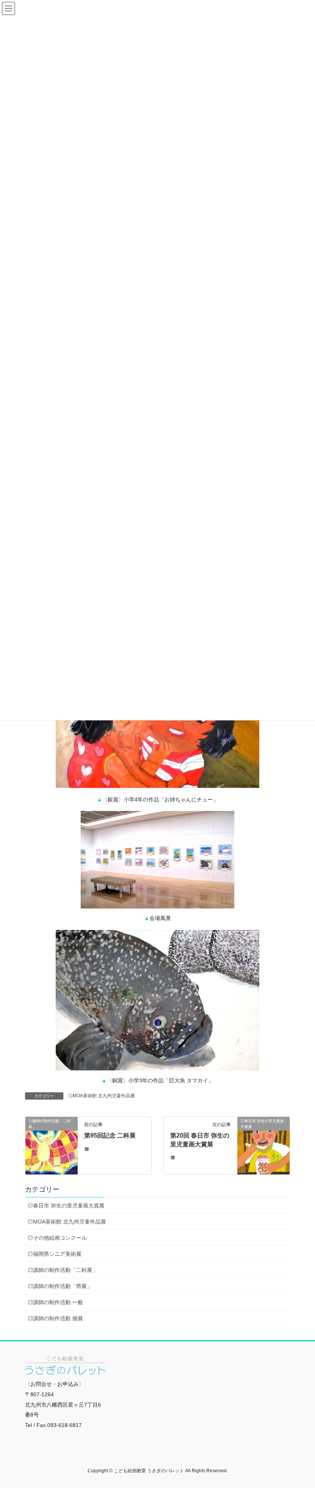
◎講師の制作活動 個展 (55, 1318)
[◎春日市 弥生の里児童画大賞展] (263, 1145)
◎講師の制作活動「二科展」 (63, 1270)
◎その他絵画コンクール (57, 1238)
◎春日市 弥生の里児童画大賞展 (66, 1205)
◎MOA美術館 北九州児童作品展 (101, 1095)
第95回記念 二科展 (110, 1135)
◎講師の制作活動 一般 (55, 1302)
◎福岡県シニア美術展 (54, 1254)
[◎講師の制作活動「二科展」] (51, 1135)
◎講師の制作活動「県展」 (60, 1286)
